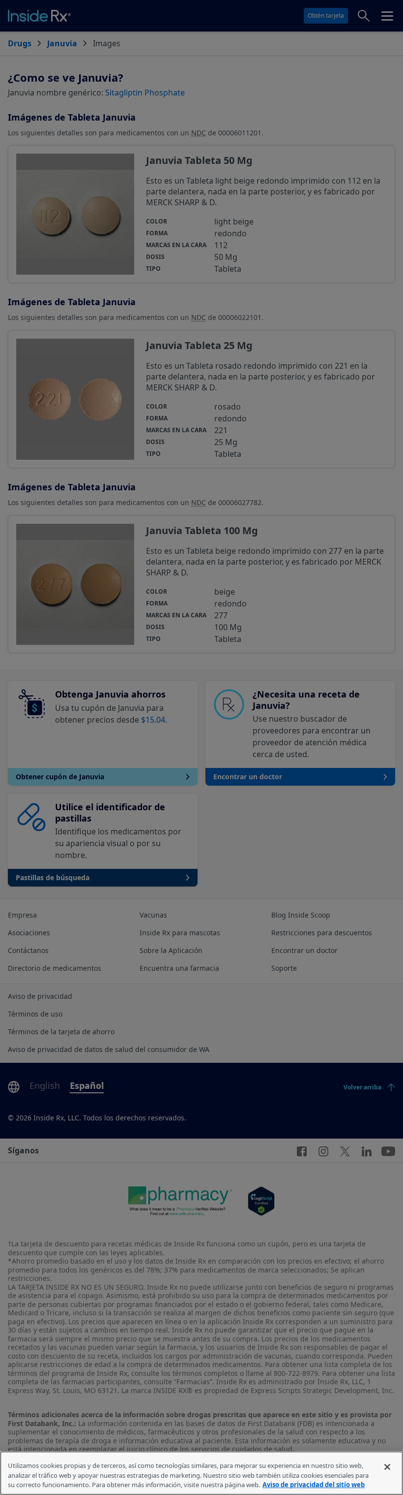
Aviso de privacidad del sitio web (313, 1484)
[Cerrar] (387, 1467)
